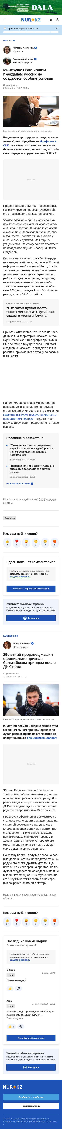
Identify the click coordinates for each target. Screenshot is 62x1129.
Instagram (33, 618)
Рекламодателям (31, 1106)
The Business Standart (41, 737)
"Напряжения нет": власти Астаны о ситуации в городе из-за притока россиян (32, 469)
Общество (9, 40)
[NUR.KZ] (31, 20)
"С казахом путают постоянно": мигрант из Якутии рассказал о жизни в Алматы (30, 311)
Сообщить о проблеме (31, 1097)
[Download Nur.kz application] (31, 7)
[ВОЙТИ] (57, 20)
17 (7, 924)
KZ (50, 20)
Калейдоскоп (10, 636)
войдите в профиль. (20, 576)
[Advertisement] (31, 179)
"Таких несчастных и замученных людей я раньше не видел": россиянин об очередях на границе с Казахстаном (32, 450)
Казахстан (9, 518)
